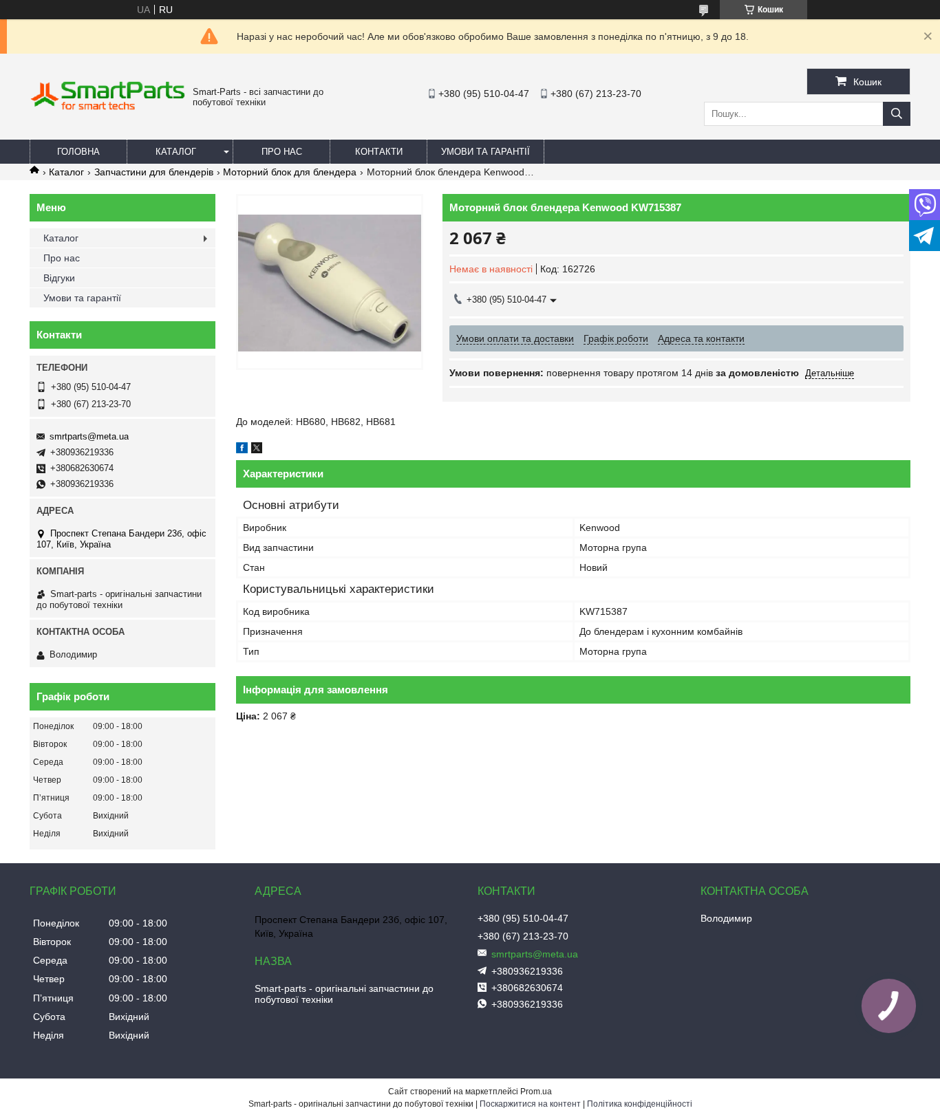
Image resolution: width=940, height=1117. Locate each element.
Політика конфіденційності (639, 1104)
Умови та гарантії (485, 152)
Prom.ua (536, 1091)
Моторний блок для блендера (289, 171)
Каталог (176, 152)
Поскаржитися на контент (530, 1104)
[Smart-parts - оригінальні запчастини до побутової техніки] (108, 107)
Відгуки (59, 277)
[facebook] (242, 449)
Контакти (379, 152)
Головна (78, 152)
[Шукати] (896, 114)
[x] (256, 449)
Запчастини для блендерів (153, 171)
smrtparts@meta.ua (89, 436)
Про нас (281, 152)
